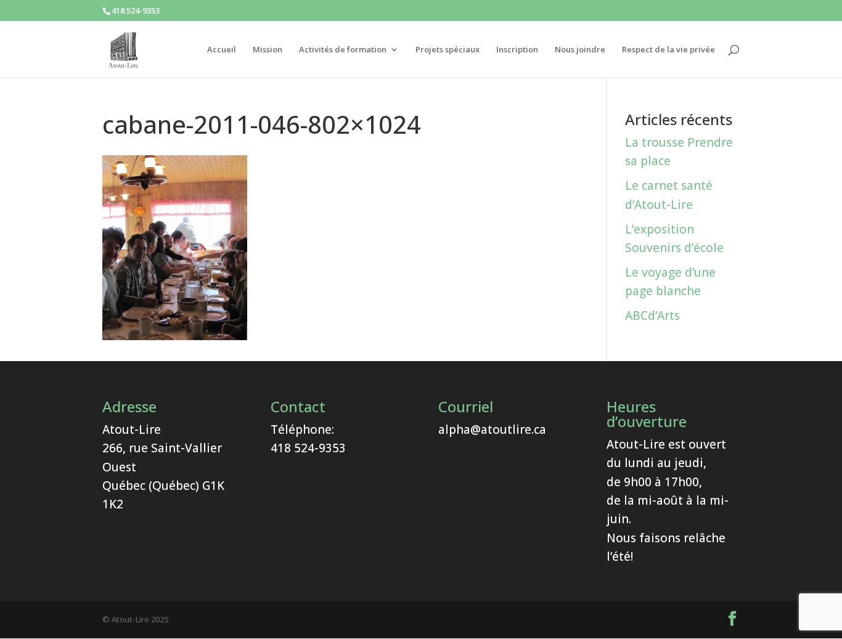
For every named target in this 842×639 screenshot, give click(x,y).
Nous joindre (580, 50)
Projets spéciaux (447, 50)
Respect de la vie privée (668, 50)
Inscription (517, 50)
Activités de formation (342, 50)
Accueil (221, 50)
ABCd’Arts (652, 315)
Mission (267, 50)
